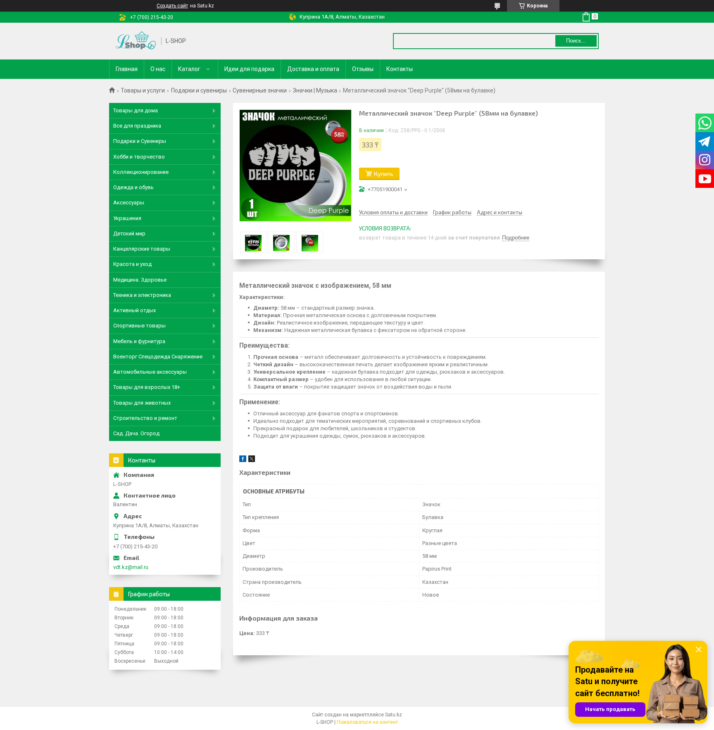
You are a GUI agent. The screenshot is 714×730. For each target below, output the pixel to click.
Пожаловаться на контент (367, 722)
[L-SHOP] (135, 41)
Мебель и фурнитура (139, 341)
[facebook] (242, 460)
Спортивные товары (139, 325)
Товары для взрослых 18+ (146, 387)
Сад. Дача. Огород (136, 433)
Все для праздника (137, 126)
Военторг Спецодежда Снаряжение (157, 356)
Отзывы (363, 69)
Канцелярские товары (141, 249)
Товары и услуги (143, 90)
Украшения (127, 218)
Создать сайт (172, 6)
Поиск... (576, 41)
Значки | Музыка (315, 90)
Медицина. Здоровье (140, 280)
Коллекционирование (141, 172)
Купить (383, 173)
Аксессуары (128, 202)
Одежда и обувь (133, 187)
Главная (127, 69)
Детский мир (129, 233)
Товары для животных (142, 403)
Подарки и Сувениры (139, 141)
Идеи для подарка (249, 69)
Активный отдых (134, 310)
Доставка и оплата (313, 69)
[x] (251, 460)
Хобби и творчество (139, 157)
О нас (157, 69)
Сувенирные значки (260, 90)
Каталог (189, 69)
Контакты (399, 69)
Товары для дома (135, 110)
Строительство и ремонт (145, 418)
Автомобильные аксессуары (150, 372)
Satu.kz (393, 715)
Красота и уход (132, 264)
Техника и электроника (142, 295)
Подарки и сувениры (199, 90)
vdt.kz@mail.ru (130, 567)
